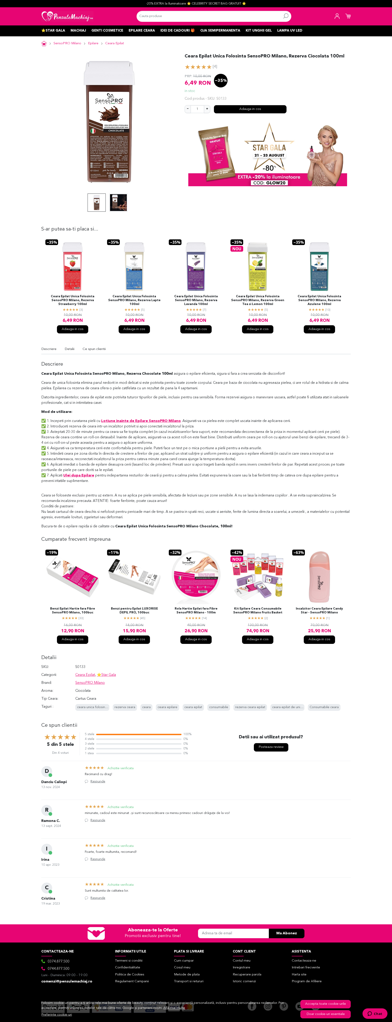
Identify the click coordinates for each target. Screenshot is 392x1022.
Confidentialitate (127, 967)
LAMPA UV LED (289, 30)
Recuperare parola (247, 974)
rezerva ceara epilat (250, 707)
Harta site (299, 974)
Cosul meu (182, 967)
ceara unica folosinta (92, 707)
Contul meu (241, 960)
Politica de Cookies (129, 974)
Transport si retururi (188, 981)
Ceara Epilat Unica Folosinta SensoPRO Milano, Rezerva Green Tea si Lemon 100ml (257, 300)
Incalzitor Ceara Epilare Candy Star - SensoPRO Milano (319, 610)
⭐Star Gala (53, 30)
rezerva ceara (125, 707)
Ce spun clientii (94, 349)
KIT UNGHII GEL (259, 30)
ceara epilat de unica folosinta (294, 707)
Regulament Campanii (132, 981)
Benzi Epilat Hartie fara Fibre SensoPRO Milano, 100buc (72, 610)
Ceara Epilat (114, 43)
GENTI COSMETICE (107, 30)
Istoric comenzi (244, 981)
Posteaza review (271, 747)
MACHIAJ (78, 30)
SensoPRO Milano (67, 43)
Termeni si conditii (128, 960)
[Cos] (348, 16)
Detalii (69, 349)
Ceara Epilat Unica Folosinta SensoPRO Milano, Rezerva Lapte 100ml (134, 300)
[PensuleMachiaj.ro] (67, 16)
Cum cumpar (184, 960)
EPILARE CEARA (142, 30)
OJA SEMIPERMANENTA (220, 30)
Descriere (48, 349)
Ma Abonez (286, 933)
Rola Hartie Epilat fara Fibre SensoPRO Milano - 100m (196, 610)
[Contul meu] (337, 16)
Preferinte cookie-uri (57, 1015)
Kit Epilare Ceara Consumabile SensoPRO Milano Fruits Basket (257, 610)
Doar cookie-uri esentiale (325, 1014)
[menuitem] (97, 202)
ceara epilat (193, 707)
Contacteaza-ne (304, 960)
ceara (146, 707)
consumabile (218, 707)
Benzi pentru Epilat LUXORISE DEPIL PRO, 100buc (134, 610)
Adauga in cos (250, 109)
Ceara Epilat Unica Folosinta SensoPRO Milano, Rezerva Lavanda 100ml (196, 300)
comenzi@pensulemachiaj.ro (66, 981)
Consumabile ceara (324, 707)
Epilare (93, 43)
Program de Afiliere (307, 981)
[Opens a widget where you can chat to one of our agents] (374, 1014)
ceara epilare (167, 707)
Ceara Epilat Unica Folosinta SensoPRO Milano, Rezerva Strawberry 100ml (72, 300)
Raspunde (98, 781)
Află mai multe (174, 1008)
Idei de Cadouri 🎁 (177, 30)
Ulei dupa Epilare (78, 475)
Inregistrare (241, 967)
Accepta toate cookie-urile (325, 1004)
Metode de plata (187, 974)
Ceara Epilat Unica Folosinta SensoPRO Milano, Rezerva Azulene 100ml (319, 300)
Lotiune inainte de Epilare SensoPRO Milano (141, 421)
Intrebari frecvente (306, 967)
